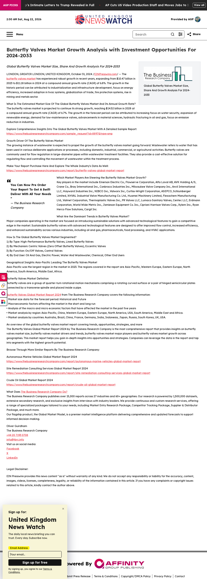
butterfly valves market (21, 78)
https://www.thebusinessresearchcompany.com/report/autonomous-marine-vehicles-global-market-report (73, 361)
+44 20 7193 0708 (17, 435)
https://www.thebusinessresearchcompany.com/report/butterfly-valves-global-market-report (65, 170)
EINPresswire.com (105, 74)
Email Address (19, 548)
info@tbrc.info (15, 439)
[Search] (172, 34)
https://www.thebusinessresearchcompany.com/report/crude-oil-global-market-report (60, 384)
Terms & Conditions (106, 576)
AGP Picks (10, 5)
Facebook (12, 448)
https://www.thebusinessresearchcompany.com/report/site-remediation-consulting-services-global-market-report (78, 373)
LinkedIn (12, 457)
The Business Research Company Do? (44, 391)
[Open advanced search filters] (180, 34)
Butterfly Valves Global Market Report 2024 (33, 294)
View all (199, 5)
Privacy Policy (162, 576)
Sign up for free (34, 562)
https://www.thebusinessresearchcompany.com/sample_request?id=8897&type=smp (59, 133)
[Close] (63, 508)
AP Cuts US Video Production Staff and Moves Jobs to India (150, 5)
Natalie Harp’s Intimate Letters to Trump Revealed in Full (51, 5)
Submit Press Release (77, 576)
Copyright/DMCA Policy (136, 576)
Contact (180, 576)
